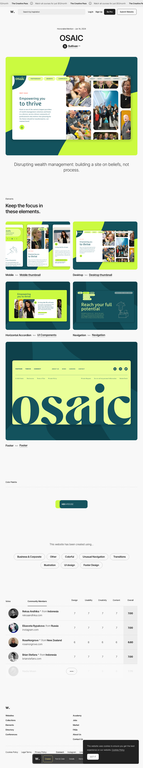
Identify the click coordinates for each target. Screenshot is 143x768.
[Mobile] (38, 246)
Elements (82, 759)
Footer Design (91, 565)
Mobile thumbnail (30, 275)
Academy (77, 715)
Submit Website (127, 12)
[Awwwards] (12, 12)
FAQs (75, 730)
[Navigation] (105, 306)
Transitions (119, 556)
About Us (77, 734)
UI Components (46, 335)
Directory (10, 730)
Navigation (79, 335)
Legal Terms (26, 752)
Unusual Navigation (94, 556)
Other (53, 556)
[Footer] (71, 391)
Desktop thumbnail (100, 275)
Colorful (69, 556)
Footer (10, 445)
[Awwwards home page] (37, 759)
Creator (48, 759)
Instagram (72, 752)
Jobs (75, 720)
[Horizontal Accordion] (38, 306)
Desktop (78, 275)
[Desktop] (105, 246)
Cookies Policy (12, 752)
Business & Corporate (29, 556)
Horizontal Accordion (18, 335)
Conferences (11, 734)
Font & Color (60, 759)
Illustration (50, 565)
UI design (69, 565)
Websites (10, 715)
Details (71, 759)
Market (76, 725)
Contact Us (78, 739)
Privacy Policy (41, 752)
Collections (11, 720)
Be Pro (110, 12)
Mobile (10, 275)
